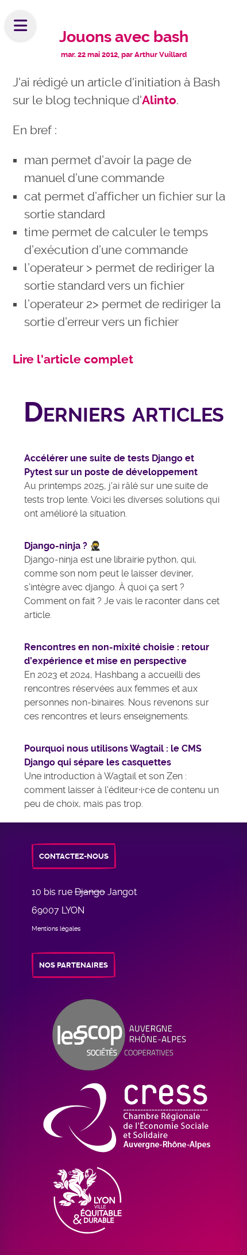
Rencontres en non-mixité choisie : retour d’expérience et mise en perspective (116, 654)
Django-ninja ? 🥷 (62, 545)
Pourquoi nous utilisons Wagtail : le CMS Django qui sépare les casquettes (113, 755)
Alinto (159, 100)
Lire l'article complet (73, 359)
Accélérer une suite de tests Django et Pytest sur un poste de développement (111, 465)
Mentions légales (56, 928)
